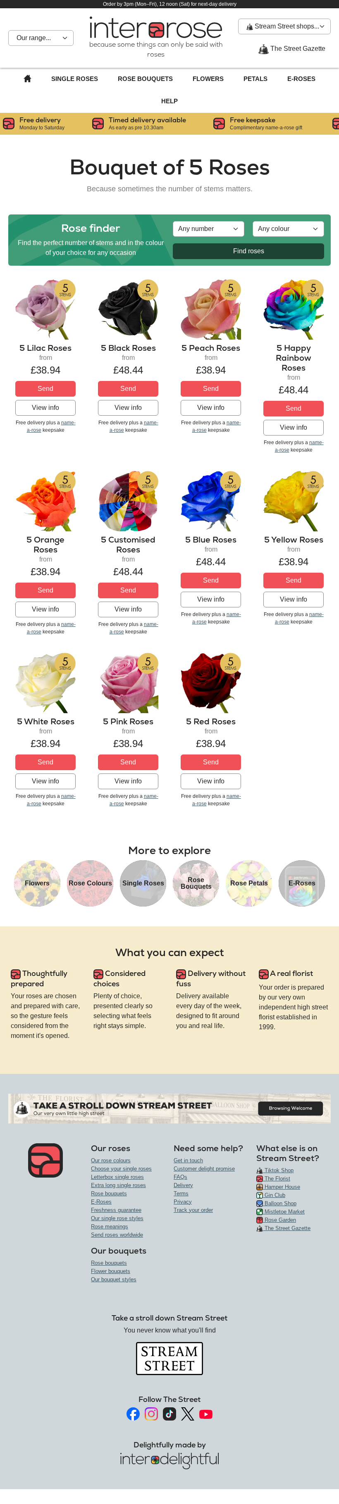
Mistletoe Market (284, 1212)
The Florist (276, 1179)
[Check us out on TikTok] (169, 1414)
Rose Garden (279, 1220)
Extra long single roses (118, 1185)
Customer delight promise (204, 1169)
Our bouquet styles (113, 1279)
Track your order (193, 1210)
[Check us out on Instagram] (151, 1414)
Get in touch (188, 1160)
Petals (255, 78)
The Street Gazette (297, 48)
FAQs (180, 1177)
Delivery (183, 1185)
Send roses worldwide (117, 1235)
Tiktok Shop (278, 1170)
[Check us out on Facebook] (133, 1414)
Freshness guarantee (116, 1210)
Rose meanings (109, 1226)
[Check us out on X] (187, 1414)
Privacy (183, 1202)
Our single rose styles (117, 1218)
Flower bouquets (110, 1271)
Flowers (208, 78)
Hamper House (281, 1187)
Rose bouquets (109, 1193)
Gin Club (274, 1195)
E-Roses (301, 78)
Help (169, 101)
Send (45, 388)
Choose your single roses (121, 1169)
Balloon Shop (279, 1203)
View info (45, 407)
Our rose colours (111, 1160)
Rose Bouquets (145, 78)
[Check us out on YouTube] (205, 1414)
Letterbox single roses (117, 1177)
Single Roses (74, 78)
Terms (181, 1193)
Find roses (248, 251)
